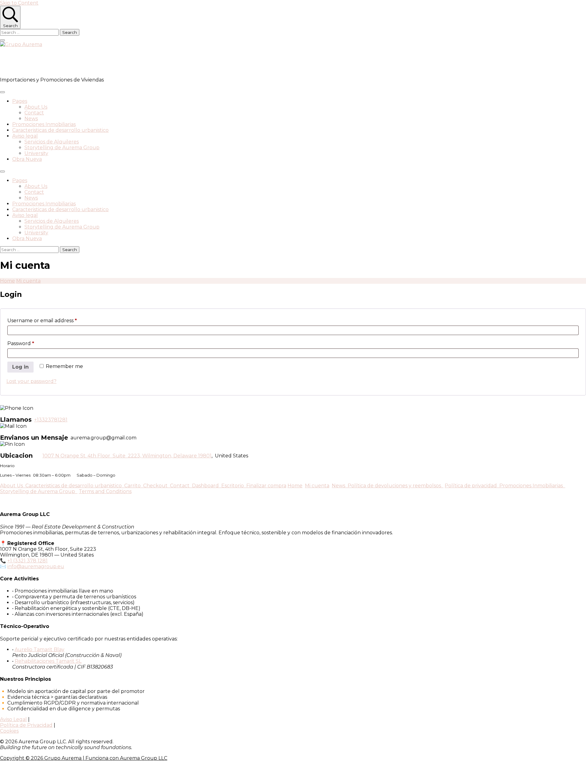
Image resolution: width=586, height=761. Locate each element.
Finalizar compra (266, 486)
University (36, 153)
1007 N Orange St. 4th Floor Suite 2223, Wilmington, (107, 456)
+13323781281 (50, 420)
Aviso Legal (13, 719)
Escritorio (233, 486)
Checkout (156, 486)
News (31, 118)
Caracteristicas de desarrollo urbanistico (60, 130)
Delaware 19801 (192, 456)
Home (295, 486)
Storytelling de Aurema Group (61, 147)
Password (32, 343)
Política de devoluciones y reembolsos (395, 486)
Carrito (133, 486)
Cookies (9, 731)
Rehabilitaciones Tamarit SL (48, 661)
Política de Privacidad (26, 725)
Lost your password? (31, 381)
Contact (34, 113)
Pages (19, 101)
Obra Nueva (27, 159)
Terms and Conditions (105, 491)
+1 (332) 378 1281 (27, 561)
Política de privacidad (472, 486)
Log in (20, 367)
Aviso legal (25, 136)
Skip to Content (19, 3)
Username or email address (53, 320)
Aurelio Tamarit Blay (39, 649)
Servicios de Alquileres (51, 142)
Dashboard (206, 486)
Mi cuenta (317, 486)
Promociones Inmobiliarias (44, 124)
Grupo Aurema (35, 62)
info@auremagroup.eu (35, 566)
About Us (35, 107)
